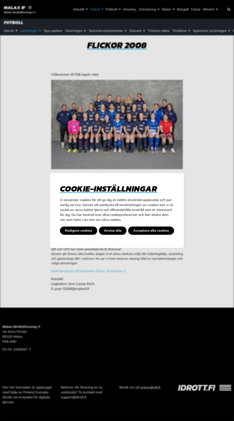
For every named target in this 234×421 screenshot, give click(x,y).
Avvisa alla (112, 230)
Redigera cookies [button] (78, 230)
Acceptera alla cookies (151, 230)
